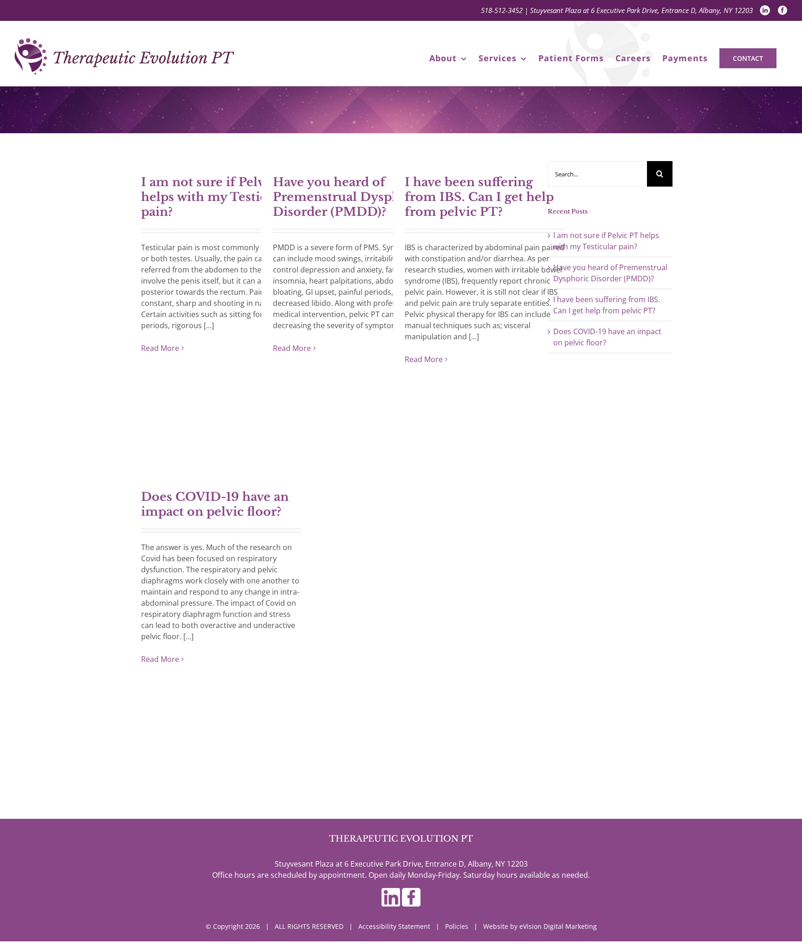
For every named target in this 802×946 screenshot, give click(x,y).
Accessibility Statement (394, 926)
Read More (160, 348)
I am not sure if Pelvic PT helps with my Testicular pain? (219, 197)
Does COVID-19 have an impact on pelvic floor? (215, 504)
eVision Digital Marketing (558, 926)
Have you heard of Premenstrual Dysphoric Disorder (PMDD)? (348, 197)
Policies (456, 926)
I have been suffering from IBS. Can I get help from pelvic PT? (479, 197)
